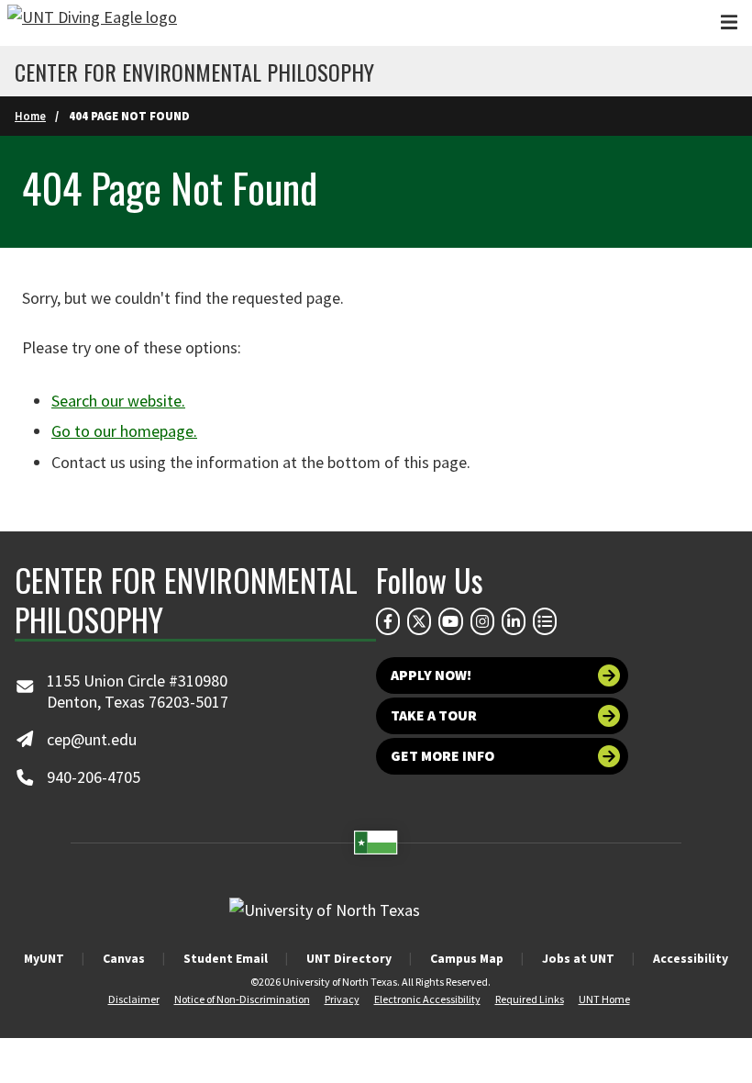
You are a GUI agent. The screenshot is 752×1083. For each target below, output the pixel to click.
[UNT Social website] (545, 621)
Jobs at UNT (578, 958)
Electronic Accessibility (427, 999)
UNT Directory (349, 958)
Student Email (225, 958)
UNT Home (604, 999)
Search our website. (118, 400)
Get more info (442, 756)
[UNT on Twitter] (419, 621)
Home (30, 115)
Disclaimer (134, 999)
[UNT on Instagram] (482, 621)
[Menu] (729, 22)
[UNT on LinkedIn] (513, 621)
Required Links (529, 999)
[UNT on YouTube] (450, 621)
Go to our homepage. (124, 430)
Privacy (342, 999)
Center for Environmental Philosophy (194, 72)
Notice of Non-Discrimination (242, 999)
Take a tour (434, 715)
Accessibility (690, 958)
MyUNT (44, 958)
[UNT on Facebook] (388, 621)
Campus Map (466, 958)
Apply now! (431, 675)
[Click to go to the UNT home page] (92, 23)
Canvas (124, 958)
